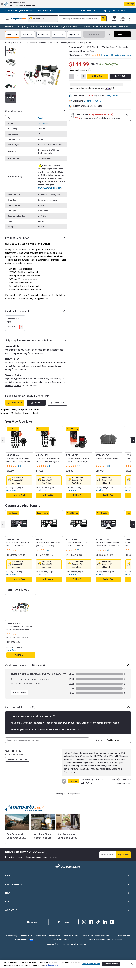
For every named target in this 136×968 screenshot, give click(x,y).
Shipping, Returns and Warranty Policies (29, 340)
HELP (7, 893)
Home (7, 43)
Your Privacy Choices (61, 940)
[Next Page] (82, 794)
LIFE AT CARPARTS (13, 884)
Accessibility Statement (121, 936)
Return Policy (41, 936)
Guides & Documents (18, 311)
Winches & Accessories (49, 43)
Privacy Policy (54, 936)
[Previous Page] (54, 794)
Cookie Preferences (21, 940)
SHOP (7, 876)
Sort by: (99, 740)
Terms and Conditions (71, 936)
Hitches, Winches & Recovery (25, 43)
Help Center (59, 403)
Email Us (38, 403)
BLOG (7, 902)
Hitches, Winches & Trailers (72, 43)
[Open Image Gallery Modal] (42, 75)
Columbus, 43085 (92, 101)
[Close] (132, 964)
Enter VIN (122, 34)
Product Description (17, 238)
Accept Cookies (111, 964)
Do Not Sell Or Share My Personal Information (105, 940)
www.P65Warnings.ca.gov (49, 188)
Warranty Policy (13, 385)
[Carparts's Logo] (19, 18)
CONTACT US (11, 910)
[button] (68, 4)
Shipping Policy (19, 353)
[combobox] (117, 740)
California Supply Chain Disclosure (96, 936)
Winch (40, 118)
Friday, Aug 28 (111, 95)
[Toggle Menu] (7, 18)
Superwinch (43, 123)
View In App (129, 4)
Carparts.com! (70, 772)
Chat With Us (16, 403)
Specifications (14, 111)
